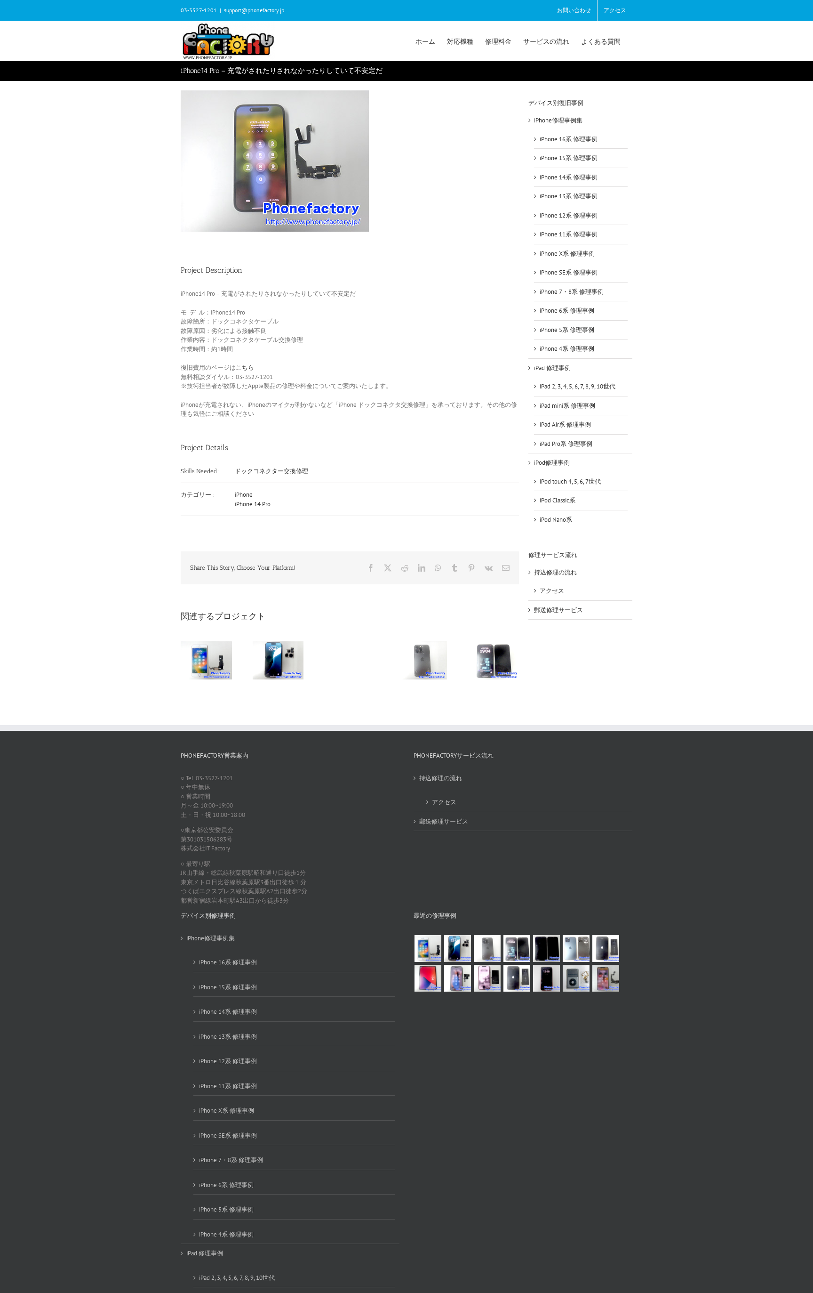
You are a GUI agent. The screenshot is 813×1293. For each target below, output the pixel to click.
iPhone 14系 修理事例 (569, 177)
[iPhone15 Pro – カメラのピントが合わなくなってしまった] (457, 948)
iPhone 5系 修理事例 (567, 330)
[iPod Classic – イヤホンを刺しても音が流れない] (576, 978)
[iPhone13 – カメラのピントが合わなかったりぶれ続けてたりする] (457, 978)
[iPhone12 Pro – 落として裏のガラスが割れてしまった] (576, 948)
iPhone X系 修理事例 (567, 254)
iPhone (244, 495)
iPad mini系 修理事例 (567, 406)
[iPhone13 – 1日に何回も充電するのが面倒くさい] (487, 978)
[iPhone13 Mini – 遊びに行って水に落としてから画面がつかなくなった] (546, 978)
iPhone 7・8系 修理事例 (572, 292)
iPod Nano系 (556, 520)
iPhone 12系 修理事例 (569, 215)
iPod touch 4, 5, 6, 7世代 (570, 481)
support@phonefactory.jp (254, 10)
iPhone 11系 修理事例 (569, 234)
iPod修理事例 (552, 463)
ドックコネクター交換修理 (271, 471)
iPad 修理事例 (552, 368)
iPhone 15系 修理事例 (569, 158)
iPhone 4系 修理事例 (567, 349)
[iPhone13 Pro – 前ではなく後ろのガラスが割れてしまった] (487, 948)
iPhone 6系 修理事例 (567, 311)
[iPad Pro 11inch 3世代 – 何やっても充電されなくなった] (428, 978)
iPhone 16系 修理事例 (569, 139)
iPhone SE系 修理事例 (569, 272)
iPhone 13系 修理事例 (569, 196)
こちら (245, 368)
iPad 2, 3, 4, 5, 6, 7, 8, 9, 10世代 (577, 386)
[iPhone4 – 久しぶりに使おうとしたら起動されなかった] (605, 948)
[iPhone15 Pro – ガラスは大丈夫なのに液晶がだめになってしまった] (546, 948)
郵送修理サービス (558, 610)
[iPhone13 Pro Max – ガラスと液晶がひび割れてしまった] (516, 948)
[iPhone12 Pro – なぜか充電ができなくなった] (605, 978)
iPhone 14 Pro (253, 504)
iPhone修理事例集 (558, 120)
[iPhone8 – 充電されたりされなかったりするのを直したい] (428, 948)
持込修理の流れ (555, 572)
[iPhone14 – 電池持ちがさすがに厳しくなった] (516, 978)
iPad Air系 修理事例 (565, 424)
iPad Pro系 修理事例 (566, 444)
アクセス (552, 591)
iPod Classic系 (557, 500)
